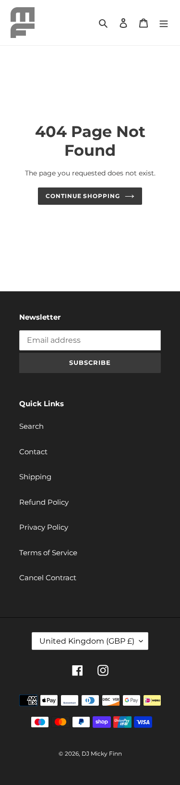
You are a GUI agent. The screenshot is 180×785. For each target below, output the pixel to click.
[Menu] (164, 22)
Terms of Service (48, 552)
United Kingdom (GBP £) (86, 641)
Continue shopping (83, 195)
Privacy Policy (43, 527)
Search (31, 426)
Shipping (35, 476)
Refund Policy (44, 502)
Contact (33, 451)
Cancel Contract (47, 577)
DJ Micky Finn (102, 753)
